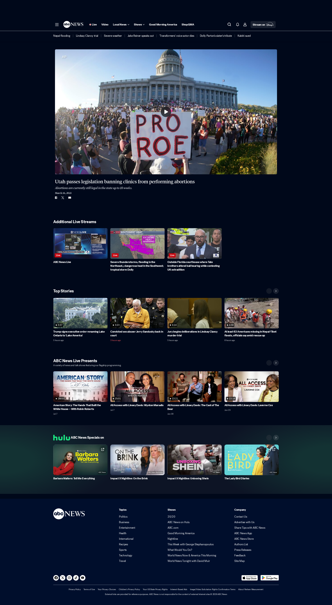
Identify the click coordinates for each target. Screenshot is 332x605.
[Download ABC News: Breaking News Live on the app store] (249, 578)
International (126, 538)
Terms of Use (89, 589)
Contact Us (240, 516)
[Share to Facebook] (55, 197)
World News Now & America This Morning (192, 555)
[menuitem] (61, 35)
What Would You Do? (180, 550)
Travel (122, 561)
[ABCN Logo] (73, 24)
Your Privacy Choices (107, 589)
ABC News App (243, 533)
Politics (123, 516)
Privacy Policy (75, 589)
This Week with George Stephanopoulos (190, 544)
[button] (57, 24)
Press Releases (242, 550)
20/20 (171, 516)
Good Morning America (181, 533)
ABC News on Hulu (179, 522)
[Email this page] (69, 197)
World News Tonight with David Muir (189, 561)
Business (124, 522)
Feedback (239, 555)
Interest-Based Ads (178, 589)
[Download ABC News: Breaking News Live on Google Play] (270, 578)
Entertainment (127, 527)
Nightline (173, 538)
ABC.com (173, 527)
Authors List (241, 544)
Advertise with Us (244, 522)
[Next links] (276, 437)
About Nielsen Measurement (250, 589)
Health (122, 533)
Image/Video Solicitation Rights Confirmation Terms (213, 589)
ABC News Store (244, 538)
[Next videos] (276, 291)
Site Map (239, 561)
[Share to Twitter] (62, 197)
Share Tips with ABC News (249, 527)
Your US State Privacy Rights (155, 589)
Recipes (123, 544)
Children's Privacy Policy (129, 589)
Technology (125, 555)
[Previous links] (269, 437)
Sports (123, 550)
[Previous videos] (269, 291)
